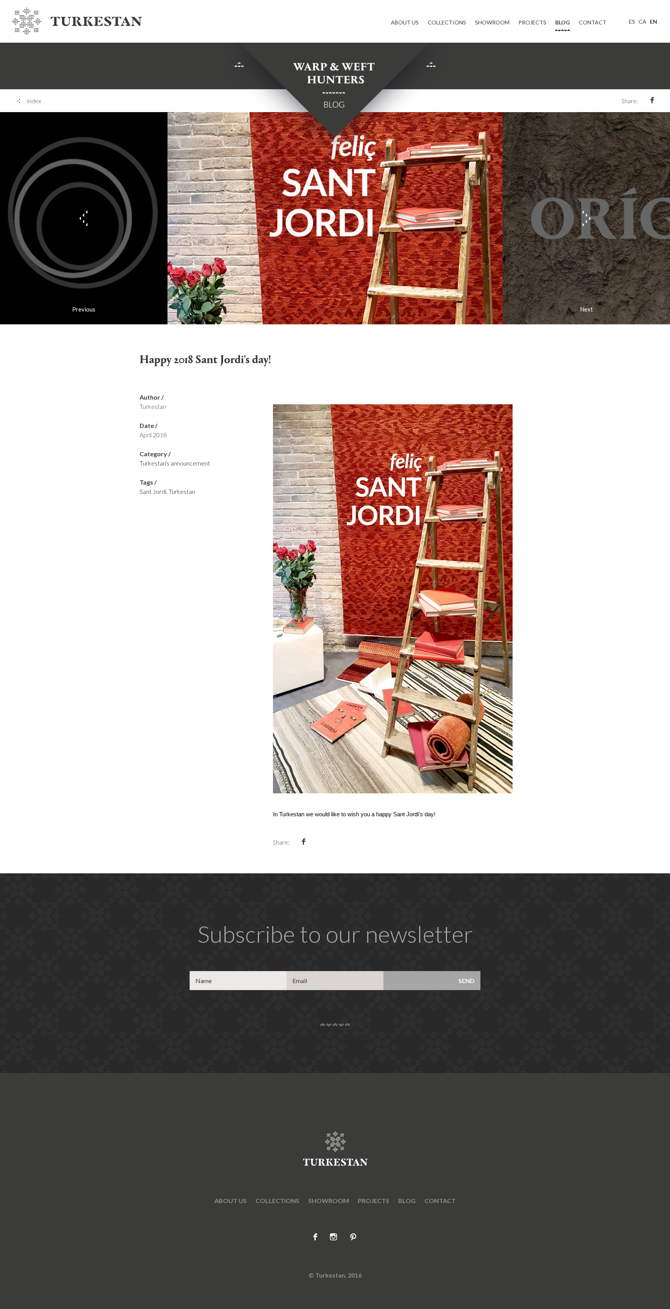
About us (405, 22)
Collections (447, 22)
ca (642, 21)
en (653, 21)
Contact (592, 22)
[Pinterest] (353, 1237)
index (34, 100)
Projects (532, 22)
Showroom (492, 22)
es (632, 21)
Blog (562, 22)
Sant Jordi (153, 491)
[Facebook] (652, 100)
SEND (466, 980)
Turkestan (182, 491)
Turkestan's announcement (175, 463)
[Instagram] (333, 1237)
